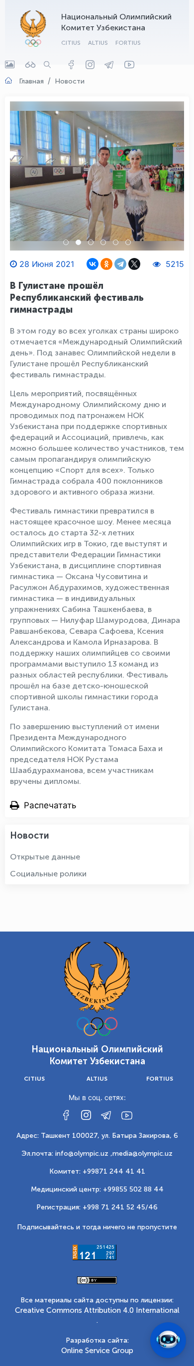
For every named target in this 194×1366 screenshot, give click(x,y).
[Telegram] (120, 264)
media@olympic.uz (142, 1153)
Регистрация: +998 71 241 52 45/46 (97, 1207)
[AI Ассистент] (168, 1340)
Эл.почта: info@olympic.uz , (66, 1153)
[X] (134, 264)
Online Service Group (97, 1350)
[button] (66, 242)
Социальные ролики (48, 873)
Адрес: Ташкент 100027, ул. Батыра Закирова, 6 (97, 1135)
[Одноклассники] (106, 264)
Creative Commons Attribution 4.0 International (97, 1310)
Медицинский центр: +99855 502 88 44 (97, 1189)
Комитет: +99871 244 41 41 (97, 1171)
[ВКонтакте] (92, 264)
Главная (31, 81)
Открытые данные (45, 856)
